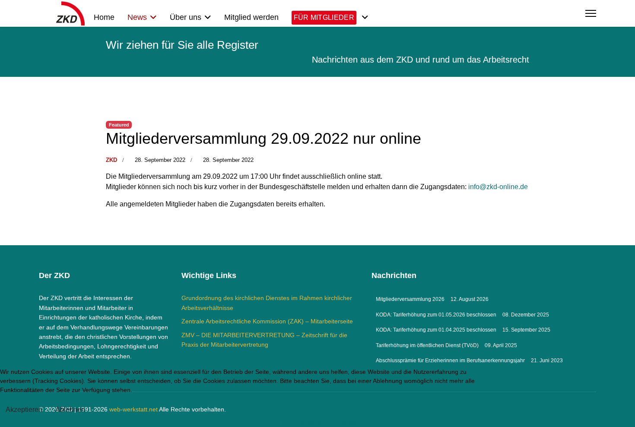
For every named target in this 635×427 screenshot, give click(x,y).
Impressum (348, 422)
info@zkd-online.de (498, 186)
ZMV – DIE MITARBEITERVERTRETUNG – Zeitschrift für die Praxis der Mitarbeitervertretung (264, 340)
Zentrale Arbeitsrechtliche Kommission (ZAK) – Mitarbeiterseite (267, 321)
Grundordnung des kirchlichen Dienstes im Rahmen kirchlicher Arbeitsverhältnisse (266, 302)
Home (104, 17)
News (137, 17)
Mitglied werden (251, 17)
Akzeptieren (24, 409)
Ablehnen (70, 409)
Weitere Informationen (301, 422)
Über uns (185, 17)
